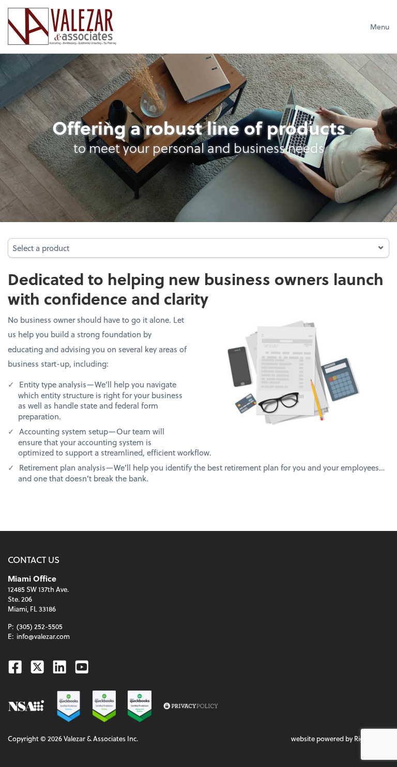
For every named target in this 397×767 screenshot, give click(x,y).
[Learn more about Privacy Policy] (190, 706)
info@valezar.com (43, 636)
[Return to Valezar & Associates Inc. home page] (62, 26)
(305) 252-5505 (40, 626)
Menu (379, 26)
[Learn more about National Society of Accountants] (26, 706)
